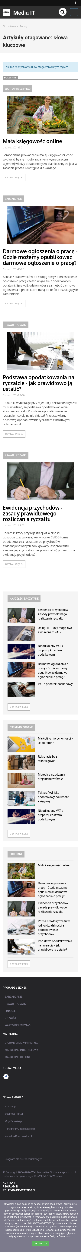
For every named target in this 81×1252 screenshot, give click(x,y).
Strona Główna (10, 26)
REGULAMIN (10, 1186)
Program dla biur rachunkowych (23, 1159)
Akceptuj (40, 1243)
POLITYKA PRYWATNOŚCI (19, 1190)
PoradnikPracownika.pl (18, 1136)
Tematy (24, 26)
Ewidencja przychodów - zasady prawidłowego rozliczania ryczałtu (33, 513)
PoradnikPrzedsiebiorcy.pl (20, 1128)
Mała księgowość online (32, 141)
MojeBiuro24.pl (13, 1121)
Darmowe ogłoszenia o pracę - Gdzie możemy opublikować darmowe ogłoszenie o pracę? (40, 257)
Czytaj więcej (14, 177)
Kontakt (9, 1182)
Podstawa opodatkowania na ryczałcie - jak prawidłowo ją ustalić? (38, 383)
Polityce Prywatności (60, 1236)
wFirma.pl (10, 1106)
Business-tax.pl (14, 1113)
